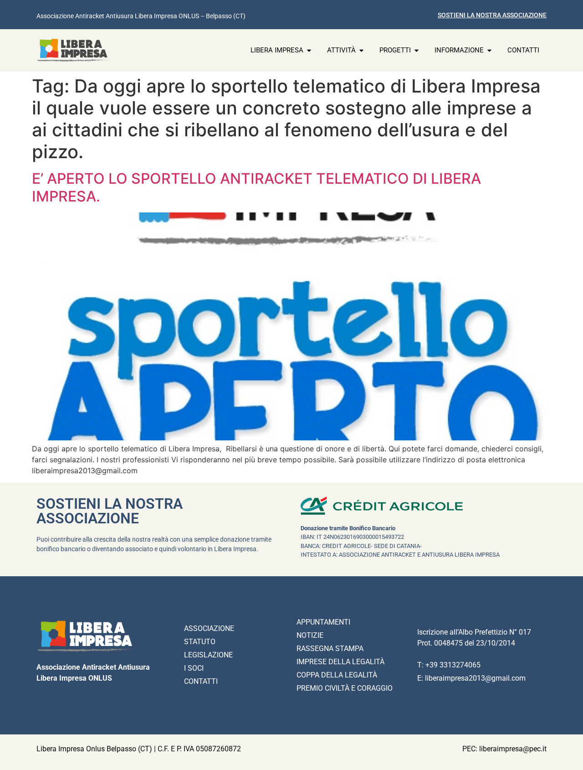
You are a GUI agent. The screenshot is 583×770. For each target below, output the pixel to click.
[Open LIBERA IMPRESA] (309, 50)
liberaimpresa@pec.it (513, 748)
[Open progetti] (416, 50)
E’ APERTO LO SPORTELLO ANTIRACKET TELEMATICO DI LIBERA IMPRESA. (256, 187)
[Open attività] (361, 50)
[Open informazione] (489, 50)
